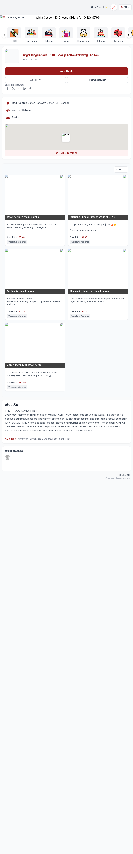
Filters (121, 169)
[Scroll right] (129, 35)
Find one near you (29, 59)
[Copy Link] (30, 88)
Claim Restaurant (97, 80)
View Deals (66, 71)
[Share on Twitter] (13, 88)
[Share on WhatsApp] (24, 88)
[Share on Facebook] (8, 88)
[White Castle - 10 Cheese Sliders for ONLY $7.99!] (66, 20)
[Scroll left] (4, 35)
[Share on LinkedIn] (19, 88)
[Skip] (7, 457)
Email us (16, 117)
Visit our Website (21, 110)
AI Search (99, 7)
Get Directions (68, 152)
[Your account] (113, 7)
